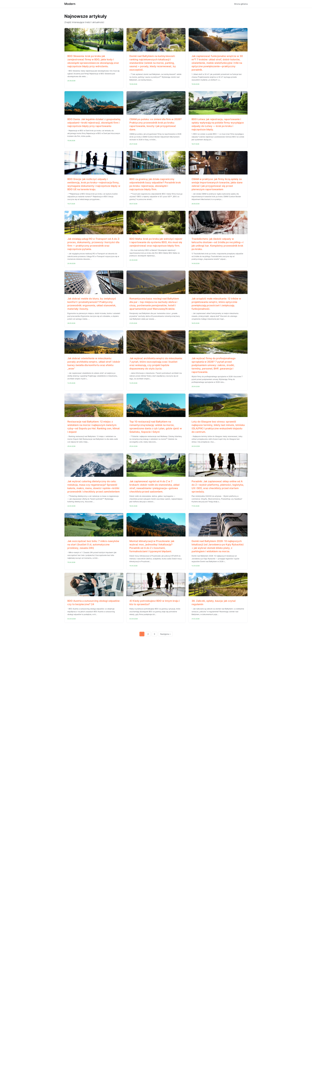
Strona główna (241, 4)
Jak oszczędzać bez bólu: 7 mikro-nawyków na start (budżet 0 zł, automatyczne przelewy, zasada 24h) (93, 544)
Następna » (165, 634)
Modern (69, 4)
